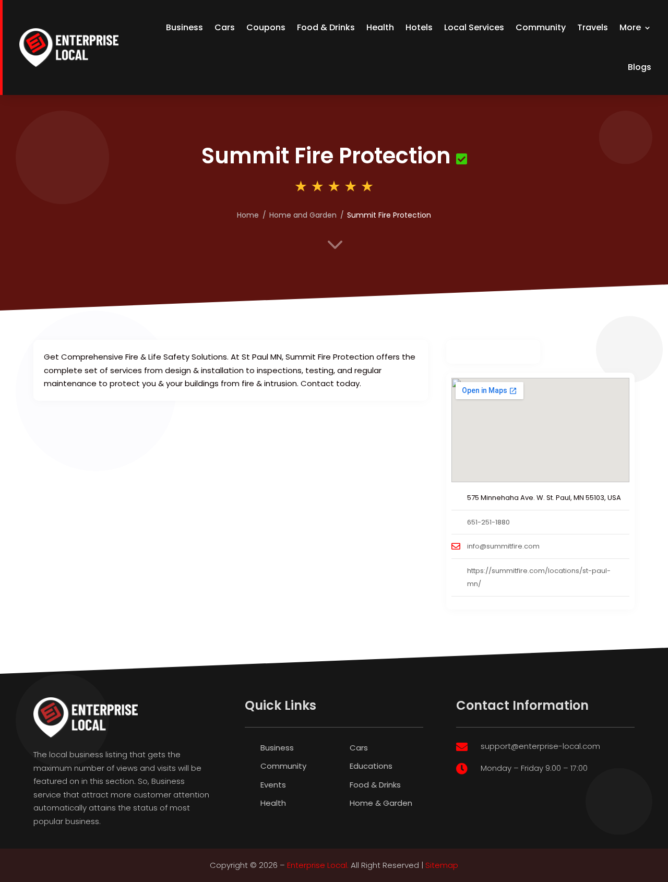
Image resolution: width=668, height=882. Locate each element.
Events (273, 784)
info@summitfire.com (503, 546)
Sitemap (441, 865)
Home (248, 215)
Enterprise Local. (318, 865)
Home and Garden (303, 215)
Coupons (265, 27)
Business (184, 27)
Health (380, 27)
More (630, 27)
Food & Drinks (326, 27)
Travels (592, 27)
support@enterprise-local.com (540, 746)
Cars (224, 27)
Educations (371, 765)
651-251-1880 (488, 522)
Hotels (419, 27)
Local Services (474, 27)
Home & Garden (381, 802)
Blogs (639, 67)
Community (541, 27)
